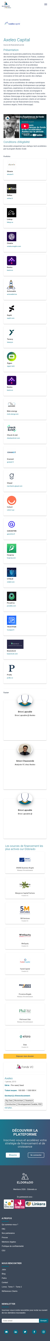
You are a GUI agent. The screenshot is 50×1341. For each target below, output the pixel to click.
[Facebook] (34, 1332)
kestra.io (10, 270)
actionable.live (12, 294)
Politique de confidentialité (13, 1246)
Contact (5, 1282)
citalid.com (11, 582)
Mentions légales (9, 1242)
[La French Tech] (19, 1204)
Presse (5, 1237)
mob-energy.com (12, 414)
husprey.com (11, 558)
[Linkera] (35, 1204)
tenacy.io (10, 342)
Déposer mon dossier (25, 1056)
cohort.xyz (10, 510)
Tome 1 (11, 1287)
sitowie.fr (10, 174)
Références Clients (9, 1291)
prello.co (10, 678)
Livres (4, 1287)
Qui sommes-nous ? (10, 1224)
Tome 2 (19, 1287)
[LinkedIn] (15, 1332)
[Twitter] (25, 1332)
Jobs (4, 1269)
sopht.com (10, 318)
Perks (4, 1278)
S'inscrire (13, 1155)
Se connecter (36, 1155)
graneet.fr (10, 462)
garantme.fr (11, 534)
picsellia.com (11, 606)
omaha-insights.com (14, 246)
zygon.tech (11, 366)
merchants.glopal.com (14, 486)
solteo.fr (10, 198)
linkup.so (10, 222)
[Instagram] (43, 1332)
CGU (3, 1250)
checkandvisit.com (13, 438)
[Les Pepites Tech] (9, 1204)
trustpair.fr (10, 630)
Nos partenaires (8, 1233)
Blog (3, 1274)
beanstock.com (12, 654)
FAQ (3, 1229)
